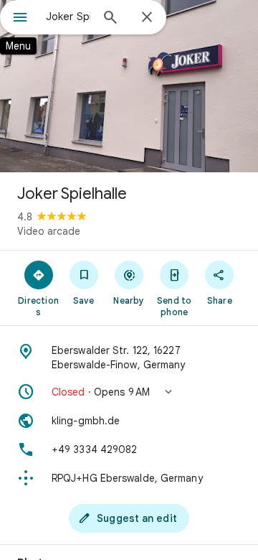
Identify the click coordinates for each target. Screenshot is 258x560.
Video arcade (48, 231)
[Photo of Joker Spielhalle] (129, 86)
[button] (129, 392)
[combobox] (68, 16)
